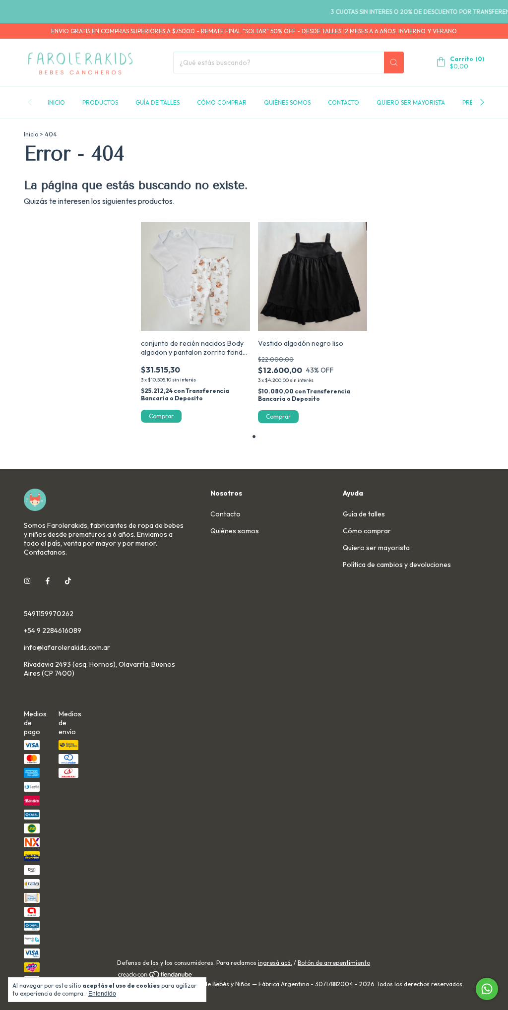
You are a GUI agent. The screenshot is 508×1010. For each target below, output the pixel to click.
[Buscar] (394, 62)
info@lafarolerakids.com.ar (67, 647)
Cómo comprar (222, 102)
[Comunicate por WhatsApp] (487, 989)
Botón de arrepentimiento (334, 962)
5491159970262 (48, 613)
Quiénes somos (287, 102)
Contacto (343, 102)
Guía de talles (157, 102)
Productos (100, 102)
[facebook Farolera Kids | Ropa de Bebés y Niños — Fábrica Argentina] (47, 580)
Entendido (102, 993)
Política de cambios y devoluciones (397, 564)
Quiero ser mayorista (411, 102)
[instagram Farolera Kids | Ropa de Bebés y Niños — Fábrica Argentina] (27, 580)
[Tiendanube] (155, 976)
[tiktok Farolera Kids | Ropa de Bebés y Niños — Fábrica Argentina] (67, 580)
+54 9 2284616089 (52, 630)
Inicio (56, 102)
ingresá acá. (275, 962)
